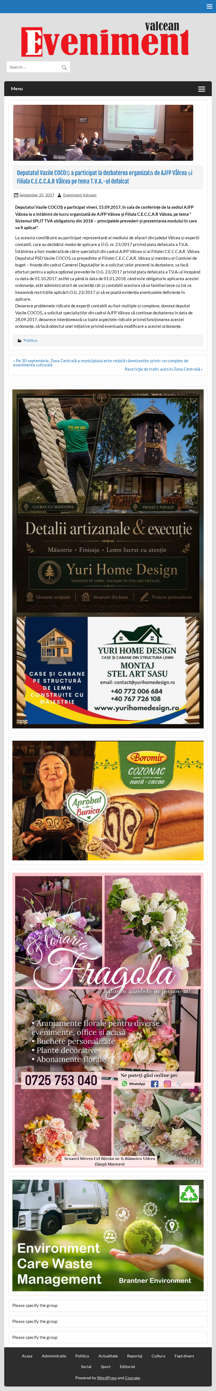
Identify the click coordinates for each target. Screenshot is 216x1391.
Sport (106, 1367)
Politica (30, 340)
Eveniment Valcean (79, 194)
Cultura (158, 1356)
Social (86, 1367)
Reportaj (134, 1356)
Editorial (127, 1367)
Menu (17, 88)
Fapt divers (184, 1356)
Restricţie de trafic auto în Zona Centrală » (164, 368)
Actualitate (108, 1356)
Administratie (54, 1356)
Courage (132, 1377)
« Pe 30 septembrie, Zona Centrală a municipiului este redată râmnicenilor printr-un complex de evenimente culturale (100, 362)
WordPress (107, 1377)
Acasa (27, 1356)
